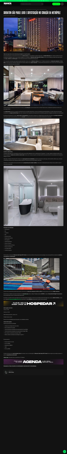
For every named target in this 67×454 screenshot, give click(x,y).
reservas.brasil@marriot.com (15, 299)
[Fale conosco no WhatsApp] (64, 451)
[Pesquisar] (42, 3)
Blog (24, 9)
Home (21, 9)
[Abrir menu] (62, 4)
